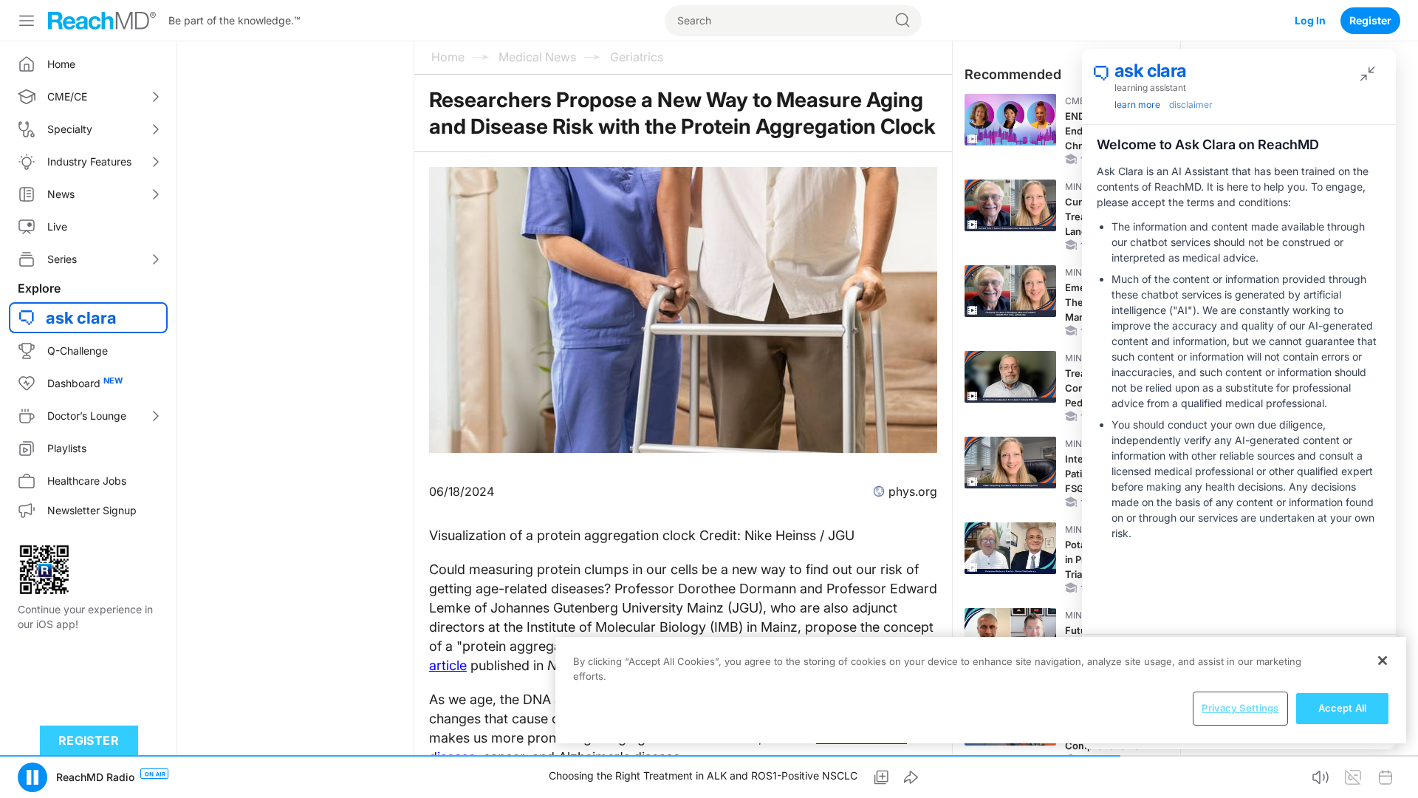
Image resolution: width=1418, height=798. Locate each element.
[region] (980, 690)
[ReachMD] (101, 20)
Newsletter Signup (92, 510)
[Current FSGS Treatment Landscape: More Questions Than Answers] (1010, 205)
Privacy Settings (1240, 708)
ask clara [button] (81, 317)
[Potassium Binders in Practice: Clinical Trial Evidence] (1010, 548)
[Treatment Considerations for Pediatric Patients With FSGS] (1010, 377)
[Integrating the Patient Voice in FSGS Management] (1010, 462)
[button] (32, 777)
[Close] (1382, 660)
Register (1370, 20)
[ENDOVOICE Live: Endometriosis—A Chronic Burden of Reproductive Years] (1010, 120)
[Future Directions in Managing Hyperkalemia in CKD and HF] (1010, 634)
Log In (1310, 20)
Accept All (1342, 708)
